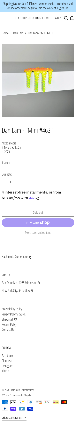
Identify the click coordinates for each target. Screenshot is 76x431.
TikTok (5, 371)
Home (5, 33)
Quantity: (7, 174)
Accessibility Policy (12, 308)
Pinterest (7, 361)
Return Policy (9, 324)
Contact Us (8, 329)
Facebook (7, 356)
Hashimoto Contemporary (16, 256)
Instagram (7, 366)
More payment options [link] (38, 232)
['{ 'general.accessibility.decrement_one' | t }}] (3, 182)
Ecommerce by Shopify (20, 395)
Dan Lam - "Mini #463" (41, 33)
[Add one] (18, 182)
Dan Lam (18, 33)
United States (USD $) (12, 417)
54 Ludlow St (26, 290)
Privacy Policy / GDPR (14, 314)
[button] (66, 18)
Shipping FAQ (9, 319)
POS (3, 395)
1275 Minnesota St (29, 282)
